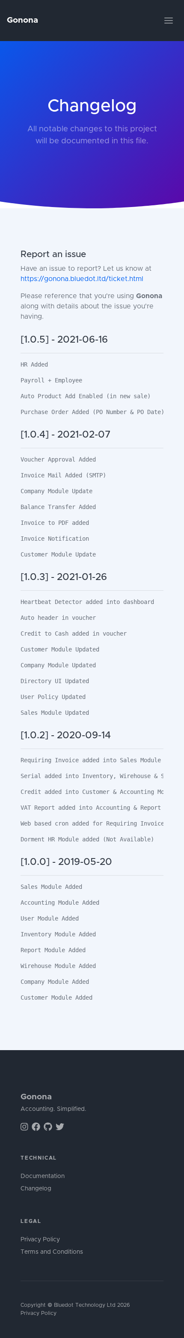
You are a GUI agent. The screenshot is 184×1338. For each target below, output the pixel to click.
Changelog (36, 1189)
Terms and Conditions (52, 1252)
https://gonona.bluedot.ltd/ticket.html (82, 278)
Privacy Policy (40, 1240)
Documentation (43, 1176)
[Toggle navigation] (168, 20)
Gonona (22, 20)
